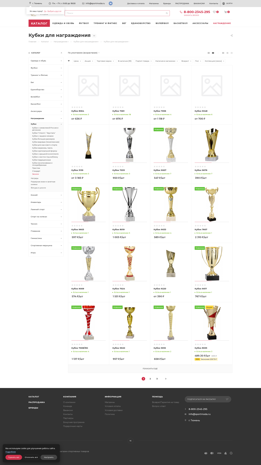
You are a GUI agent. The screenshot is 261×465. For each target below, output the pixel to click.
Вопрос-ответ (159, 406)
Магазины (110, 402)
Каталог (34, 397)
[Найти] (167, 13)
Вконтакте (111, 3)
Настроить (49, 457)
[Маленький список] (209, 53)
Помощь (157, 397)
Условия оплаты (113, 406)
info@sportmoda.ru (95, 3)
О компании (69, 402)
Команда (67, 406)
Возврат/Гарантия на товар (165, 402)
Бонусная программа (73, 422)
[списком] (227, 53)
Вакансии (68, 410)
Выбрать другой (54, 11)
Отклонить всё (31, 457)
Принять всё (13, 457)
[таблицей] (231, 53)
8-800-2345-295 (197, 12)
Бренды (33, 408)
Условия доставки (114, 410)
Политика (110, 414)
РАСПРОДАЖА (37, 402)
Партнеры (68, 418)
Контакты (68, 414)
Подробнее (10, 451)
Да (45, 11)
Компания (69, 397)
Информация (113, 397)
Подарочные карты (72, 426)
